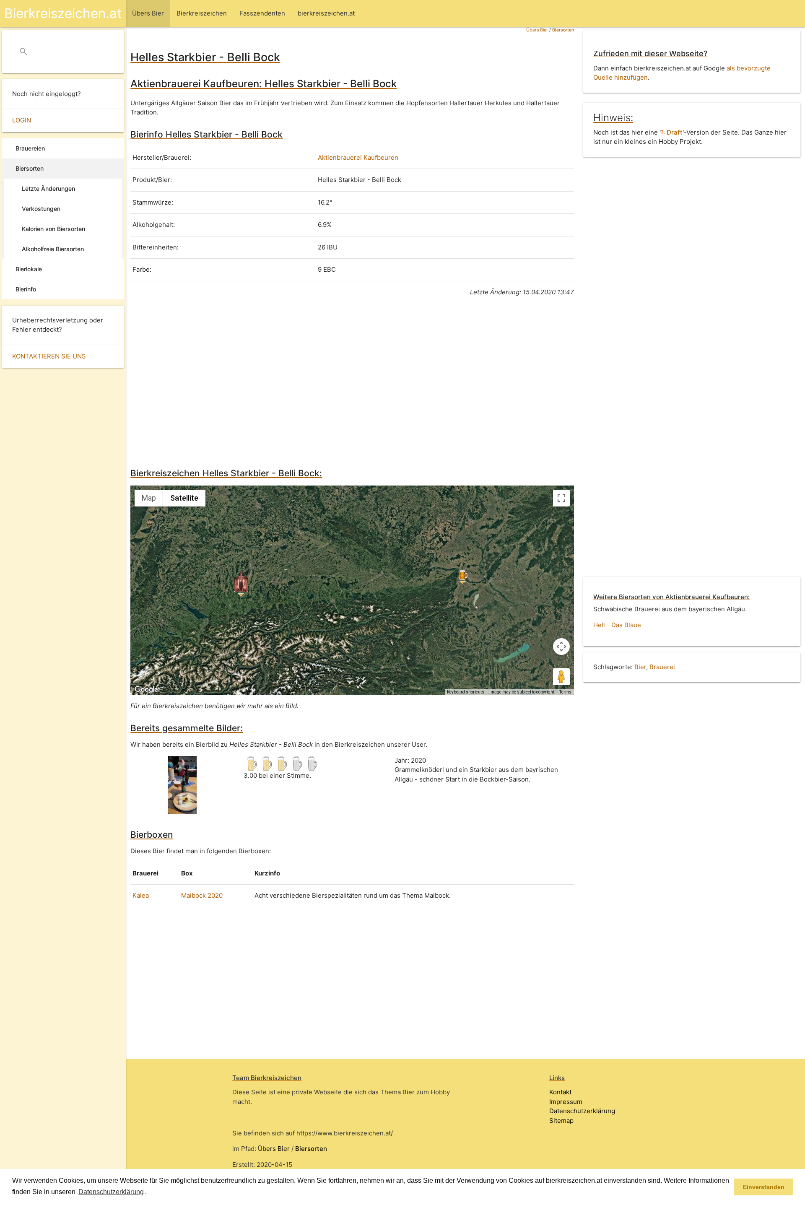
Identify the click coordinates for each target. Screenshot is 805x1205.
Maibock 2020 (202, 895)
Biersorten (563, 30)
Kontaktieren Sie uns (49, 356)
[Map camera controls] (561, 646)
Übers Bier (537, 30)
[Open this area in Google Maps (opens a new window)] (146, 689)
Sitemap (561, 1120)
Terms (565, 692)
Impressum (565, 1102)
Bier (640, 667)
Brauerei (662, 667)
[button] (149, 1192)
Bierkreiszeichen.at (63, 13)
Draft (674, 132)
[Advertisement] (352, 380)
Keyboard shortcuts (465, 692)
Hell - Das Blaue (617, 625)
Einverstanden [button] (763, 1187)
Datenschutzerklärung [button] (111, 1191)
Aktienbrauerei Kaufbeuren (358, 157)
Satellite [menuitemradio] (184, 497)
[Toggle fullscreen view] (561, 498)
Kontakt (560, 1092)
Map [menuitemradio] (149, 497)
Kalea (140, 895)
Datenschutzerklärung (582, 1111)
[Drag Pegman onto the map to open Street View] (561, 676)
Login (21, 120)
